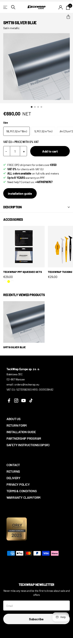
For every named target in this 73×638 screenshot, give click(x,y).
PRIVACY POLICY (18, 484)
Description (12, 207)
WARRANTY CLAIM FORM (23, 497)
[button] (66, 17)
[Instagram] (16, 400)
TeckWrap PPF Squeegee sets (22, 271)
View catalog (5, 7)
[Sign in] (61, 7)
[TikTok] (30, 400)
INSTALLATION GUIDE (21, 432)
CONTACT (13, 465)
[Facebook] (8, 400)
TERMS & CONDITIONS (21, 491)
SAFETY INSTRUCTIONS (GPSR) (27, 445)
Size (5, 122)
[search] (13, 7)
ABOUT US (13, 419)
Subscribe (36, 619)
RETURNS (13, 471)
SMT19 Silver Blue (14, 347)
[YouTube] (23, 400)
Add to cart (50, 151)
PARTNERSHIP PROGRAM (23, 438)
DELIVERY (13, 478)
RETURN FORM (16, 425)
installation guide (20, 193)
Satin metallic (11, 28)
